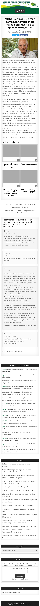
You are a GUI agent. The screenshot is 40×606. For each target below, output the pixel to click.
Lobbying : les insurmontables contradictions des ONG (19, 505)
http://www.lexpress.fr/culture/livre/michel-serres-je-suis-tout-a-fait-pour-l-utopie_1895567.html (18, 341)
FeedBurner (24, 579)
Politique (23, 32)
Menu (21, 11)
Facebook (24, 35)
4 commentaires (26, 31)
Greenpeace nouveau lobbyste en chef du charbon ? (19, 526)
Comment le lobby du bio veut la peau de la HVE (17, 490)
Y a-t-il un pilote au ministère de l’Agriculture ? (16, 487)
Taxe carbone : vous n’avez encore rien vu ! (29, 166)
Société (29, 32)
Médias (11, 32)
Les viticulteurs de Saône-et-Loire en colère (11, 166)
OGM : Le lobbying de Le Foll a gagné (29, 191)
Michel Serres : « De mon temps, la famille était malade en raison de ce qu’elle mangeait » (20, 23)
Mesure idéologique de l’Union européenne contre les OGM (11, 192)
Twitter (16, 35)
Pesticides (17, 32)
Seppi (4, 381)
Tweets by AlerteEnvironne (11, 592)
